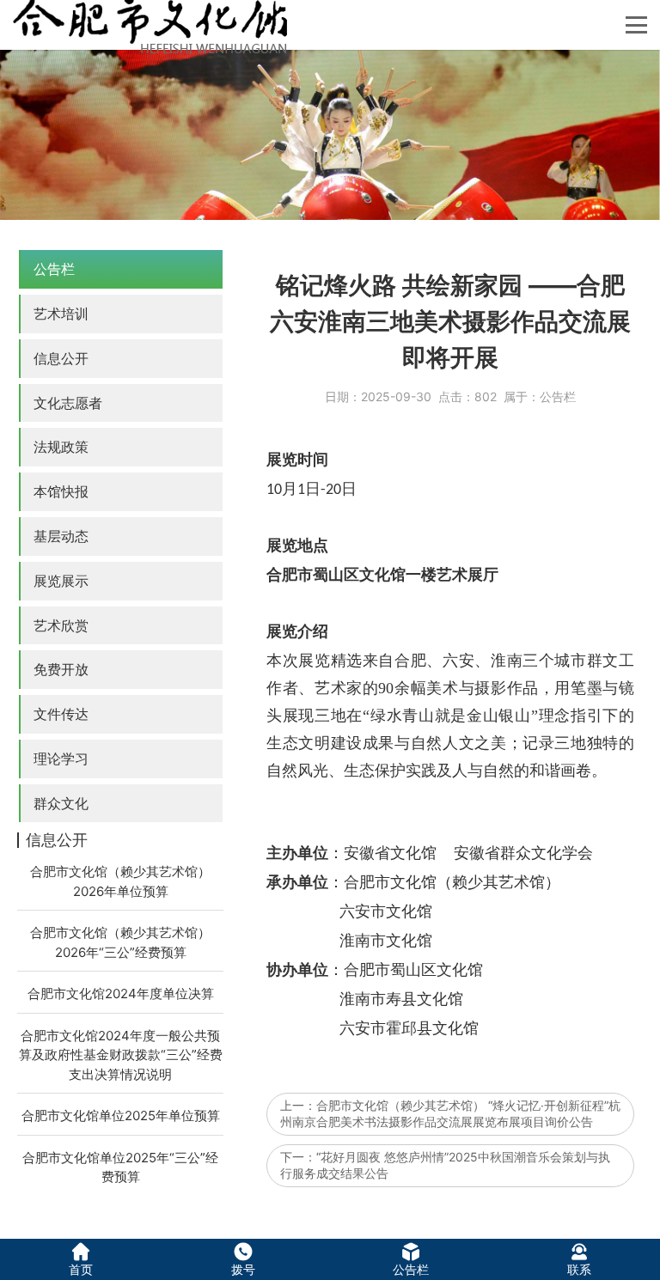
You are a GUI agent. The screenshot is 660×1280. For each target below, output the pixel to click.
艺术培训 (61, 313)
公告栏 (54, 268)
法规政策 (61, 446)
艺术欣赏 (61, 625)
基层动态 (61, 536)
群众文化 (61, 803)
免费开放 (61, 669)
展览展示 (61, 580)
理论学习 (61, 758)
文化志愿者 (68, 402)
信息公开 (61, 358)
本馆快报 (61, 491)
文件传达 (61, 713)
